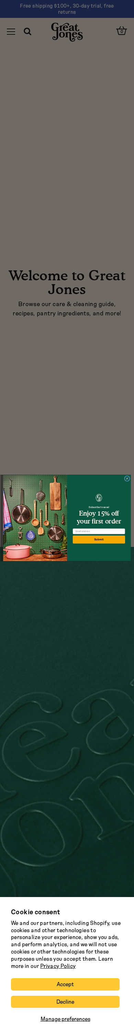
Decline (65, 1001)
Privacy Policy (58, 966)
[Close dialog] (127, 478)
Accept (65, 984)
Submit (99, 539)
